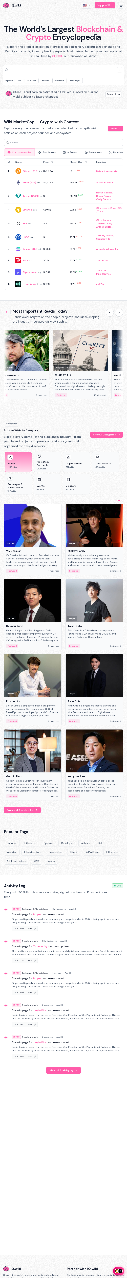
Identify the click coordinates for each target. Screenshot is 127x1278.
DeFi (19, 80)
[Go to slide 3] (121, 500)
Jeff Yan (100, 283)
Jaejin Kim (39, 1010)
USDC (26, 237)
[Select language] (87, 5)
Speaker (49, 843)
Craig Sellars (103, 199)
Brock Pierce (103, 195)
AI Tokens (31, 80)
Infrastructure (32, 852)
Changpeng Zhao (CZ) (109, 208)
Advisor (85, 843)
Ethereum (59, 80)
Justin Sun (102, 260)
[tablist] (63, 152)
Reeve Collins (104, 192)
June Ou (101, 270)
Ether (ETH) (29, 182)
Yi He (100, 211)
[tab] (19, 152)
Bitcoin (45, 80)
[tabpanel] (63, 224)
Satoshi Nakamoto (107, 171)
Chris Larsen (103, 220)
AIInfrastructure (16, 861)
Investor (12, 852)
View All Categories (104, 434)
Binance (27, 209)
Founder (12, 843)
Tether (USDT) (31, 195)
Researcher (56, 852)
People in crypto (30, 941)
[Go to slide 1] (116, 500)
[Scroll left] (110, 313)
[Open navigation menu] (121, 5)
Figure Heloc (30, 272)
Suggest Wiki (104, 5)
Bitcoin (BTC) (30, 171)
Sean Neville (103, 238)
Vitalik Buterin (104, 182)
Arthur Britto (103, 226)
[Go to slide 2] (119, 500)
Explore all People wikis (20, 810)
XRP (25, 223)
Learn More (109, 94)
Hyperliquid (29, 283)
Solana (51, 861)
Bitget (37, 914)
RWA (36, 861)
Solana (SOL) (30, 248)
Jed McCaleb (103, 223)
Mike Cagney (103, 273)
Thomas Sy (40, 946)
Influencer (112, 852)
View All (113, 128)
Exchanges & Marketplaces (35, 909)
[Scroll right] (119, 313)
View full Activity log (61, 1070)
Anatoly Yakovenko (107, 248)
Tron (25, 260)
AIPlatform (92, 852)
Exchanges (75, 80)
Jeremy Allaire (104, 235)
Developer (67, 843)
